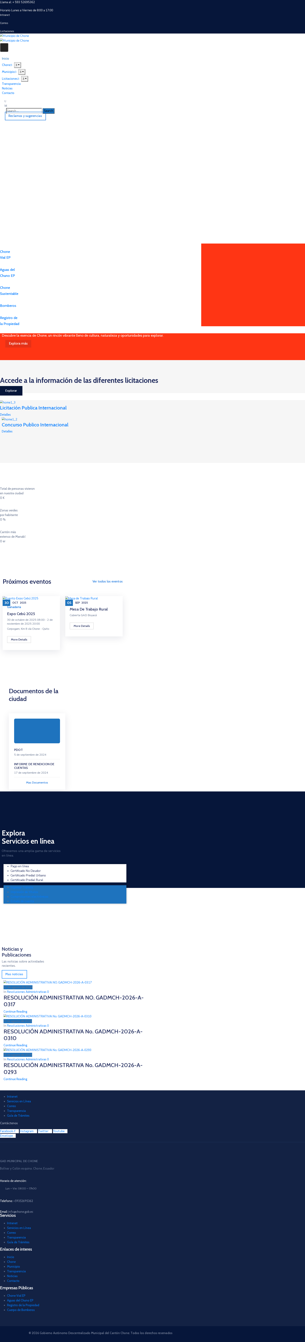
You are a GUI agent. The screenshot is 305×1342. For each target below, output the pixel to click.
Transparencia (16, 1111)
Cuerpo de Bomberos (21, 1310)
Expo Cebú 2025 (21, 613)
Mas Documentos (37, 782)
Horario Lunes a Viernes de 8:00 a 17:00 (26, 10)
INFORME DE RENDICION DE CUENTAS (34, 766)
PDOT (18, 750)
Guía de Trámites (18, 1115)
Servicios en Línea (19, 1101)
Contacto (8, 93)
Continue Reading (15, 1011)
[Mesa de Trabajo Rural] (81, 598)
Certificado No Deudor (26, 871)
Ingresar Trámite (22, 887)
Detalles (5, 414)
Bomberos (8, 305)
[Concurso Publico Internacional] (9, 419)
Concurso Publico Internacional (35, 425)
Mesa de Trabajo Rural (89, 609)
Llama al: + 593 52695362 (17, 2)
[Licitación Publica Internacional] (8, 402)
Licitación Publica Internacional (33, 408)
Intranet (12, 1096)
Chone (11, 1262)
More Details (19, 639)
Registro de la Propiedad (23, 1305)
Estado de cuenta (22, 901)
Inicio (10, 1257)
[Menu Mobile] (4, 47)
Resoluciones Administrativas (26, 992)
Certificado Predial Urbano (28, 875)
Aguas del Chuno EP (20, 1300)
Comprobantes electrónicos (29, 897)
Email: (16, 1211)
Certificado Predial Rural (27, 880)
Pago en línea (20, 866)
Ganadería (14, 607)
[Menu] (21, 72)
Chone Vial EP (16, 1295)
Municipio (13, 1266)
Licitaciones (10, 78)
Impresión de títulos (24, 892)
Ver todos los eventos (107, 581)
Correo (11, 1106)
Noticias (12, 1276)
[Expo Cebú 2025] (20, 598)
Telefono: (16, 1201)
